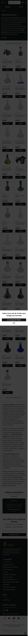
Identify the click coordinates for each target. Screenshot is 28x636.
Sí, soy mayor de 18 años (14, 320)
